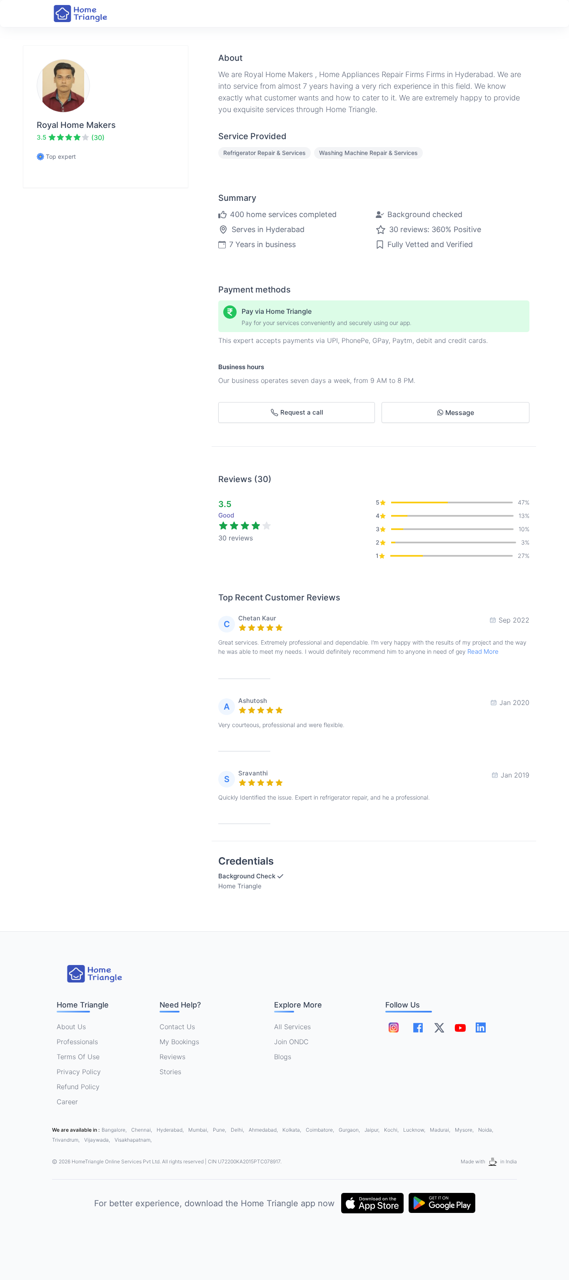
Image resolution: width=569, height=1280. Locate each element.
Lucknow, (415, 1130)
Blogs (282, 1056)
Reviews (172, 1056)
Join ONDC (291, 1042)
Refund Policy (78, 1086)
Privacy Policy (79, 1072)
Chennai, (142, 1130)
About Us (71, 1026)
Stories (170, 1072)
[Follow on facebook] (418, 1028)
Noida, (485, 1130)
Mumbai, (199, 1130)
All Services (292, 1026)
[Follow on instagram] (393, 1027)
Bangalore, (115, 1130)
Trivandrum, (66, 1140)
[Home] (88, 13)
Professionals (77, 1042)
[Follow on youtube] (460, 1027)
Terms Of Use (78, 1056)
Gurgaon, (350, 1130)
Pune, (220, 1130)
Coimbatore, (320, 1130)
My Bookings (179, 1042)
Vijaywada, (97, 1140)
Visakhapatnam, (133, 1140)
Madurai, (441, 1130)
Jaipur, (372, 1130)
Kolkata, (292, 1130)
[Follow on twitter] (439, 1027)
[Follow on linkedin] (481, 1027)
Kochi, (392, 1130)
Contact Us (177, 1026)
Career (67, 1102)
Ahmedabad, (264, 1130)
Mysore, (465, 1130)
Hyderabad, (171, 1130)
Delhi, (238, 1130)
